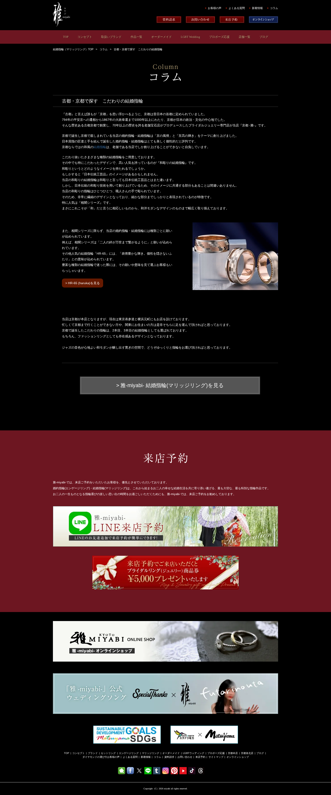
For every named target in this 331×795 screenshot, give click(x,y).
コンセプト (84, 37)
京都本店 (233, 753)
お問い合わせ (184, 757)
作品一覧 (136, 37)
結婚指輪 (99, 147)
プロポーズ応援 (219, 37)
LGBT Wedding (190, 37)
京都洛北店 (247, 753)
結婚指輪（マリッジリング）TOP (73, 49)
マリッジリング (150, 753)
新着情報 (257, 8)
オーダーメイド (161, 37)
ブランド (93, 753)
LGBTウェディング (193, 753)
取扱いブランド (111, 37)
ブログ (263, 37)
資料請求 (169, 757)
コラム (274, 8)
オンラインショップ (238, 757)
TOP (65, 37)
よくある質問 (237, 8)
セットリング (108, 753)
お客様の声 (214, 8)
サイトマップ (216, 757)
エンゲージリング (129, 753)
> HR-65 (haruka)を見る (82, 283)
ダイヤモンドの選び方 (94, 757)
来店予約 (200, 757)
